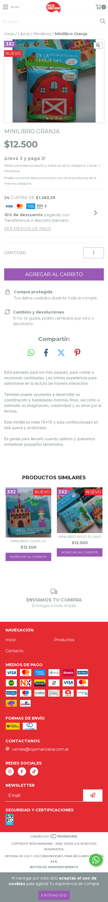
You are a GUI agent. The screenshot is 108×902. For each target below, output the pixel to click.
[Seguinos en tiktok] (34, 771)
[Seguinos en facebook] (22, 771)
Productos (64, 639)
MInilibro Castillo (28, 541)
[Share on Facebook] (46, 352)
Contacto (15, 650)
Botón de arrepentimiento (54, 867)
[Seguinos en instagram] (10, 771)
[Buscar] (102, 21)
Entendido (54, 895)
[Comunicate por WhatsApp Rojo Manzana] (95, 860)
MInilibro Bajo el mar (79, 536)
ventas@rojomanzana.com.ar (40, 749)
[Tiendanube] (54, 838)
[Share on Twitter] (61, 352)
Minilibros (42, 33)
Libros (24, 33)
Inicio (9, 33)
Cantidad (15, 252)
